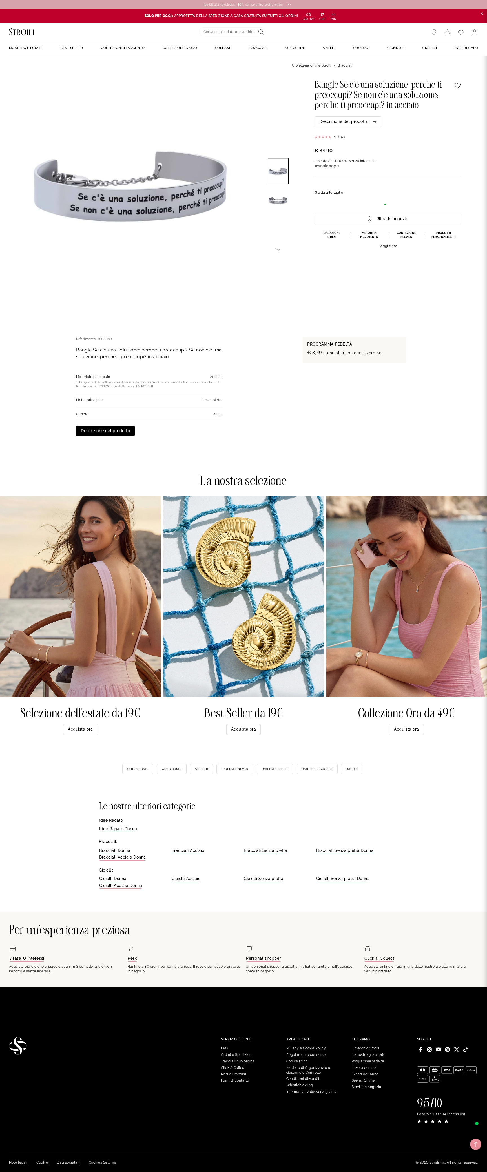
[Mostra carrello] (474, 32)
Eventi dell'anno (365, 1074)
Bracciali (345, 65)
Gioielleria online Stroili (311, 65)
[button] (388, 240)
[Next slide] (278, 249)
